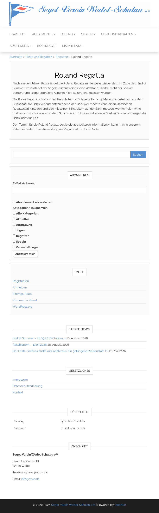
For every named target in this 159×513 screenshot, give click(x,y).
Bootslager (46, 46)
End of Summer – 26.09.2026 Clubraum (39, 338)
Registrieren (21, 281)
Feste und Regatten (117, 34)
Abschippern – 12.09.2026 (30, 344)
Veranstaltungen (27, 247)
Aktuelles (22, 219)
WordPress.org (22, 306)
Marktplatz (72, 46)
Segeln (87, 34)
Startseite (18, 34)
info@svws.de (30, 479)
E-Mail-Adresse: (24, 183)
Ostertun (120, 505)
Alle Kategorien (26, 213)
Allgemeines (42, 34)
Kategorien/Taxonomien (30, 208)
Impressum (20, 379)
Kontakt (18, 392)
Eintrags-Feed (22, 294)
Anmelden (20, 287)
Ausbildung (19, 46)
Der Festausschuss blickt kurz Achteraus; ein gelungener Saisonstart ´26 (60, 351)
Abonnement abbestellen (33, 202)
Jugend (67, 34)
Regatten (62, 57)
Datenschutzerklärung (27, 386)
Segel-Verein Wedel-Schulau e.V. (73, 505)
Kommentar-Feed (25, 300)
